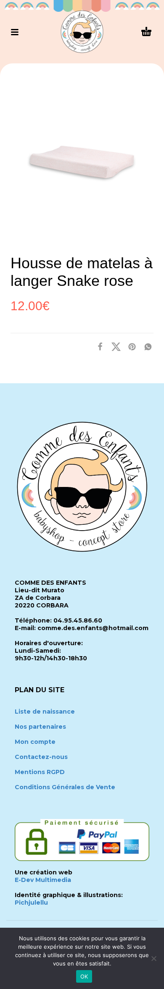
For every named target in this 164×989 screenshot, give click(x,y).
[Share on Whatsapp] (145, 346)
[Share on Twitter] (114, 346)
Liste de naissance (45, 711)
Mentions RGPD (40, 772)
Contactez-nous (41, 757)
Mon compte (35, 742)
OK (84, 976)
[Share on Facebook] (98, 346)
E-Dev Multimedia (43, 880)
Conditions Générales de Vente (65, 787)
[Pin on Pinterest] (130, 346)
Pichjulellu (31, 902)
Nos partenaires (40, 726)
